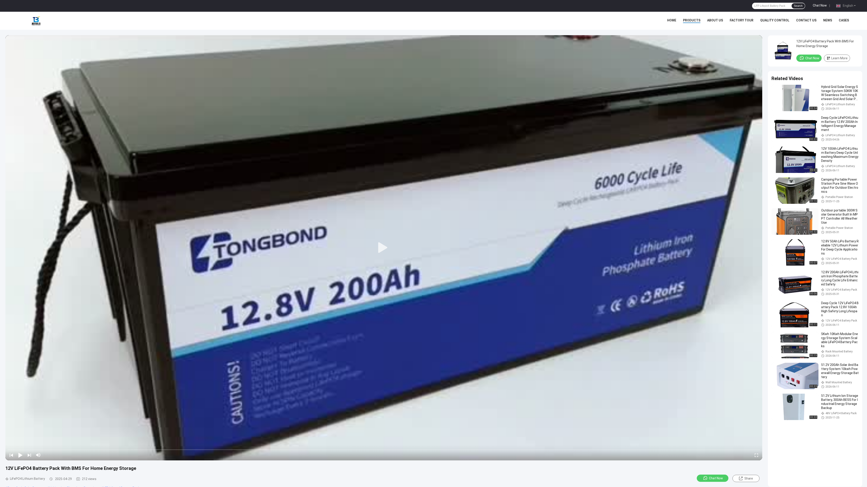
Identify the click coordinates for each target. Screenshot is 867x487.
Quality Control (774, 20)
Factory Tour (741, 20)
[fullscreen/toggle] (756, 455)
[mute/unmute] (38, 455)
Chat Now (820, 5)
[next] (29, 455)
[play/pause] (20, 455)
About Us (715, 20)
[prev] (11, 455)
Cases (844, 20)
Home (671, 20)
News (827, 20)
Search (798, 5)
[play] (383, 247)
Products (691, 20)
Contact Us (806, 20)
